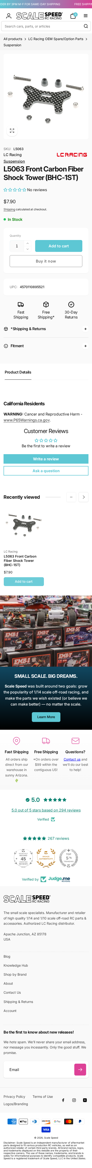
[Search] (86, 26)
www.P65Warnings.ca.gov (27, 420)
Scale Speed (51, 1137)
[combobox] (46, 26)
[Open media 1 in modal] (46, 96)
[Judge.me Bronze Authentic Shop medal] (46, 858)
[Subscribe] (80, 1070)
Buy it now (46, 261)
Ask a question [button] (46, 470)
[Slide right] (83, 497)
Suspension (14, 161)
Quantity (15, 235)
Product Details (18, 372)
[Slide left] (71, 497)
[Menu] (85, 16)
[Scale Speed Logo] (27, 901)
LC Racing (13, 154)
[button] (73, 16)
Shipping (9, 209)
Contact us (72, 759)
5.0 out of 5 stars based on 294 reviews (46, 810)
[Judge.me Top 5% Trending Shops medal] (68, 858)
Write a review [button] (46, 459)
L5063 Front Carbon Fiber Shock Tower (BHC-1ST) (20, 560)
